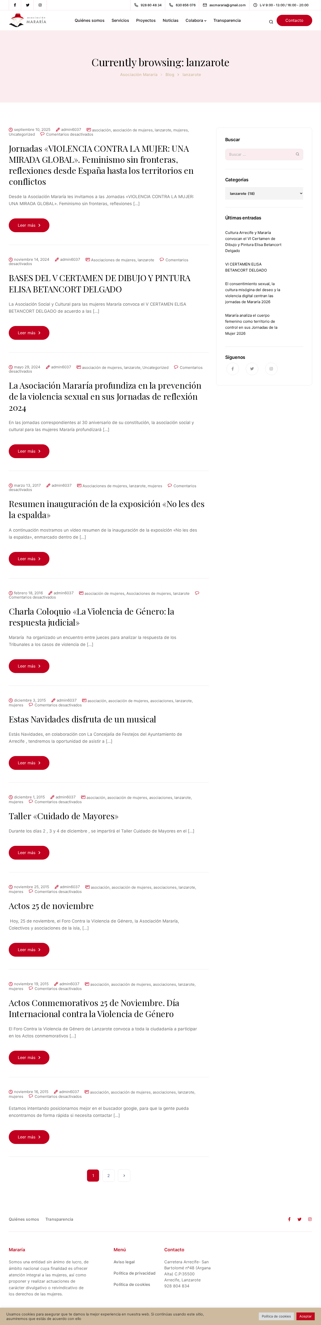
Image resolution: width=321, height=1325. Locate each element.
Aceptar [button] (305, 1316)
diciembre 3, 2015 (30, 700)
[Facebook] (15, 5)
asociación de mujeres (133, 130)
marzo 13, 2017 (27, 485)
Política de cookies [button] (276, 1316)
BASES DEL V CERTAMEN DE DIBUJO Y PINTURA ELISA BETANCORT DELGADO (99, 283)
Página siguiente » (124, 1175)
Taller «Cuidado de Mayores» (64, 815)
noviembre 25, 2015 (31, 887)
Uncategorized (22, 134)
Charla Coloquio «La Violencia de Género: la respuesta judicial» (91, 616)
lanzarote (163, 130)
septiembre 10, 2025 (32, 130)
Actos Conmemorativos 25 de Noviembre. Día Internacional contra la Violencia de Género (94, 1008)
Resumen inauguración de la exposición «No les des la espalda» (106, 509)
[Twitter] (28, 5)
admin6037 (71, 130)
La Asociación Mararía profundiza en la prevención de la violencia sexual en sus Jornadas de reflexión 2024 (105, 396)
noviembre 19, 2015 (31, 984)
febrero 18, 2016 (28, 593)
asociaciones (161, 701)
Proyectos (146, 20)
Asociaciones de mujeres (113, 260)
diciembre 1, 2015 (29, 797)
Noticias (171, 20)
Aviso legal (124, 1261)
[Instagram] (40, 5)
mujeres (180, 130)
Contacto (294, 20)
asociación (101, 130)
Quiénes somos (90, 20)
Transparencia (227, 20)
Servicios (120, 20)
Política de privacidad (134, 1273)
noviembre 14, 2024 (31, 260)
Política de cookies (132, 1284)
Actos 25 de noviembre (51, 905)
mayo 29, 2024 (27, 367)
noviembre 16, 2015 (31, 1092)
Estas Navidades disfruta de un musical (82, 719)
